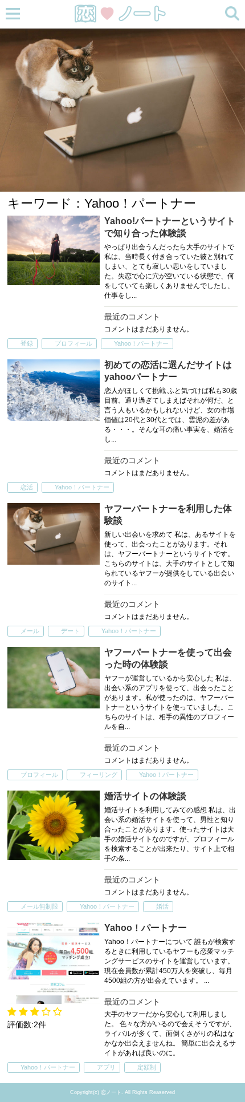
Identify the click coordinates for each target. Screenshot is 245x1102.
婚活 (162, 906)
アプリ (106, 1067)
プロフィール (73, 343)
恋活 (27, 487)
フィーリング (98, 774)
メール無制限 (39, 906)
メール (30, 630)
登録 (27, 343)
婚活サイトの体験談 (145, 796)
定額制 (146, 1067)
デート (70, 630)
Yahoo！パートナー (141, 343)
